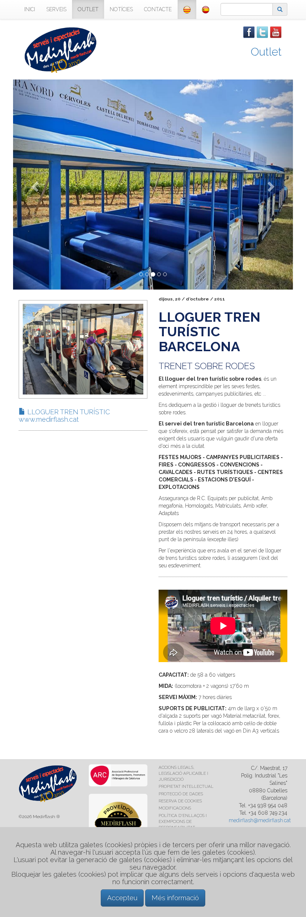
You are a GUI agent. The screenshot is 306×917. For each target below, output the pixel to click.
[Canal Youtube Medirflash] (276, 32)
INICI (29, 9)
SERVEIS (56, 9)
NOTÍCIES (121, 9)
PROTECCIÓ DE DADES (181, 793)
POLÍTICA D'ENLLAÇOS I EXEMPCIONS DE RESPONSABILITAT (183, 821)
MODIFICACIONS (175, 808)
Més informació (175, 898)
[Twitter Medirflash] (262, 32)
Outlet (266, 51)
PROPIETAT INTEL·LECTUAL (186, 786)
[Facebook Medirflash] (249, 32)
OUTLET (88, 9)
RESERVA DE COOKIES (180, 801)
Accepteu (122, 898)
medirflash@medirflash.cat (260, 820)
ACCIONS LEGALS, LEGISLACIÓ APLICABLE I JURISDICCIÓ (183, 773)
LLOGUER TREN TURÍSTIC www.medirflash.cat (64, 415)
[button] (34, 184)
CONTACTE (158, 9)
